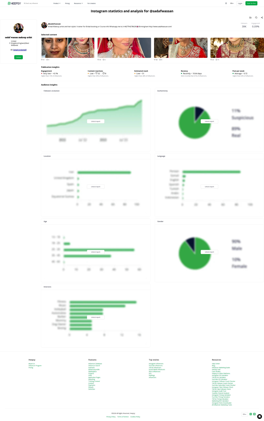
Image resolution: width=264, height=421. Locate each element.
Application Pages (94, 377)
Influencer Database (95, 364)
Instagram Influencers (156, 364)
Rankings (152, 375)
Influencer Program (35, 366)
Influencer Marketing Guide (221, 368)
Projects (91, 373)
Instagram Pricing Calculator (221, 395)
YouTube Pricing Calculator (221, 397)
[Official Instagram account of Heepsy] (251, 414)
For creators (91, 3)
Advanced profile (94, 369)
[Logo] (14, 3)
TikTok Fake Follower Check (221, 389)
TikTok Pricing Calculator (220, 399)
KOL (150, 373)
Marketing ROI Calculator (220, 401)
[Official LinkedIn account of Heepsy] (254, 414)
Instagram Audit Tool (219, 391)
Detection (91, 389)
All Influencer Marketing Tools (222, 405)
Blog (213, 366)
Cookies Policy (135, 417)
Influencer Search (94, 366)
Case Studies (216, 371)
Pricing (67, 3)
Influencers (152, 377)
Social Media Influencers (157, 369)
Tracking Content (94, 381)
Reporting (91, 379)
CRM (90, 375)
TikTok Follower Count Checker (222, 383)
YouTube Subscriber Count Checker (223, 385)
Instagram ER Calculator (220, 375)
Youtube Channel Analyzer (220, 393)
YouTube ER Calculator (219, 379)
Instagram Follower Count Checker (223, 381)
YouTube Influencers (156, 366)
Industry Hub (216, 369)
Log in (240, 3)
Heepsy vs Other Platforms (221, 373)
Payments (91, 385)
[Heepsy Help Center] (226, 3)
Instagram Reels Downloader (221, 403)
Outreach (91, 368)
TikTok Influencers (155, 368)
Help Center (216, 364)
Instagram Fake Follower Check (222, 387)
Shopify (90, 387)
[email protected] (19, 50)
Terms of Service (123, 417)
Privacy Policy (111, 417)
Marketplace (92, 371)
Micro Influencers (154, 371)
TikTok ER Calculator (219, 377)
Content (91, 383)
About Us (32, 364)
